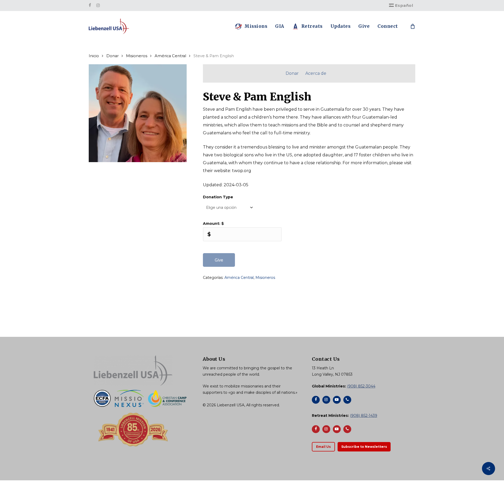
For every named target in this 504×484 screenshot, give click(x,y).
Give (219, 260)
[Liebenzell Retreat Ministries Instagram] (326, 429)
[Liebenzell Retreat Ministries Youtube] (337, 429)
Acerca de (315, 73)
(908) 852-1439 (363, 415)
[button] (323, 446)
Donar (112, 56)
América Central (170, 56)
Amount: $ (213, 223)
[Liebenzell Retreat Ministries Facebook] (316, 429)
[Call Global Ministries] (347, 400)
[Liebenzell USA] (143, 370)
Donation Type (218, 197)
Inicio (94, 56)
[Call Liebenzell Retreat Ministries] (347, 429)
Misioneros (136, 56)
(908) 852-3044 (361, 386)
